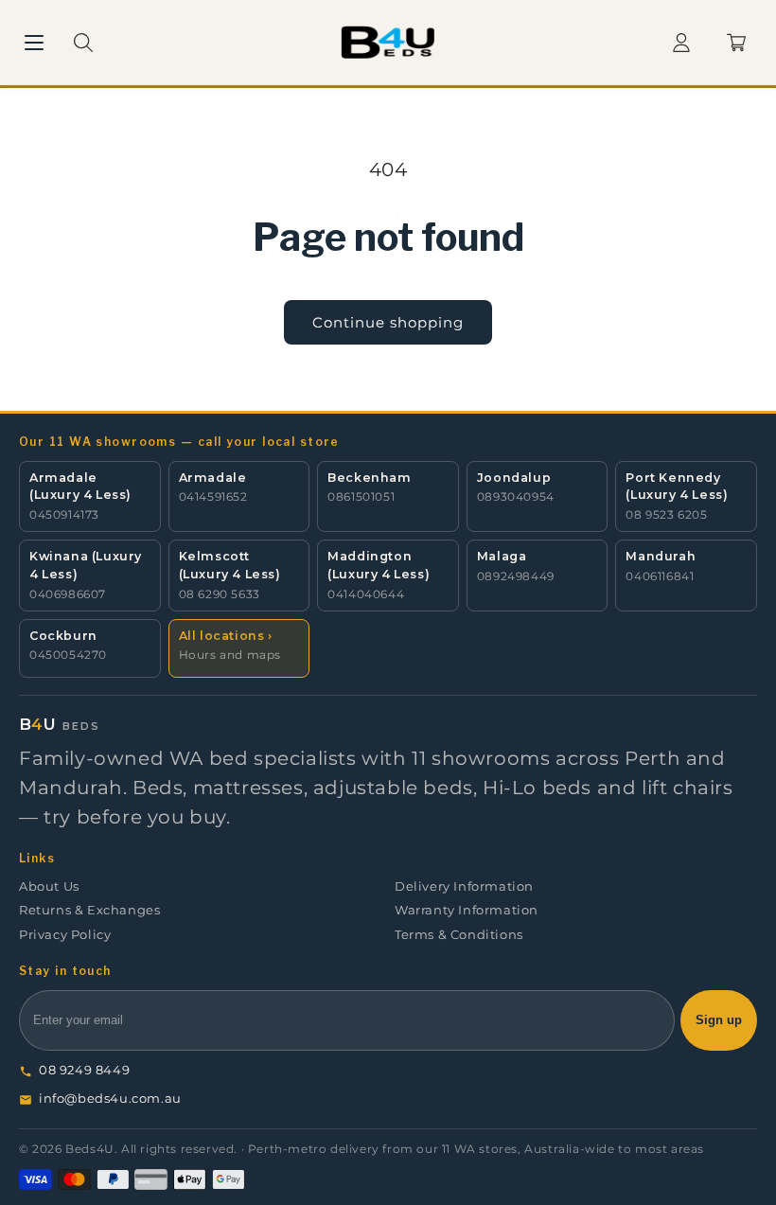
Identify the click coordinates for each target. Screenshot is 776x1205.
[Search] (83, 42)
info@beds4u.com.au (110, 1098)
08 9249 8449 (84, 1070)
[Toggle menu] (34, 42)
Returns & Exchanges (89, 910)
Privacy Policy (65, 935)
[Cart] (736, 42)
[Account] (681, 42)
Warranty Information (466, 910)
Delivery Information (464, 886)
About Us (49, 886)
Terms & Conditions (459, 935)
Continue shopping (388, 322)
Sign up (719, 1020)
